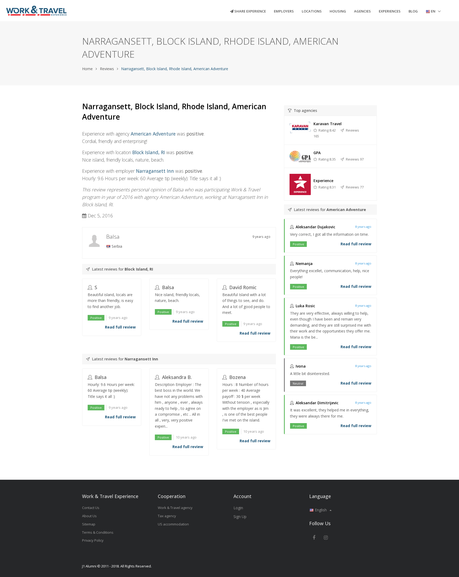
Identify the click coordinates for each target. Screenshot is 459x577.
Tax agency (167, 515)
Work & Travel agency (175, 507)
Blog (413, 11)
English (321, 509)
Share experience (249, 11)
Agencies (362, 11)
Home (87, 68)
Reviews (107, 68)
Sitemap (88, 524)
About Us (89, 515)
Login (238, 507)
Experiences (390, 11)
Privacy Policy (93, 540)
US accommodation (173, 524)
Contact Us (90, 507)
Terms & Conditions (97, 532)
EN (433, 11)
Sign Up (239, 516)
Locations (312, 11)
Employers (284, 11)
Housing (338, 11)
